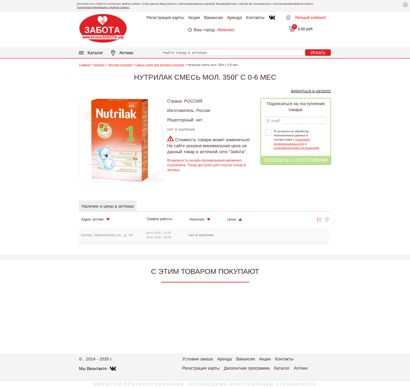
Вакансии (213, 17)
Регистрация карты (165, 17)
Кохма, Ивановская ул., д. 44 (107, 235)
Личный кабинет (310, 17)
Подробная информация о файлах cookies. (103, 7)
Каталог (95, 52)
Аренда (234, 17)
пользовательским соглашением (296, 148)
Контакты (255, 17)
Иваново (225, 29)
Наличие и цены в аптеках (108, 206)
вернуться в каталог (311, 90)
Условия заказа (197, 359)
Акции (194, 17)
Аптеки (126, 52)
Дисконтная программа (247, 368)
